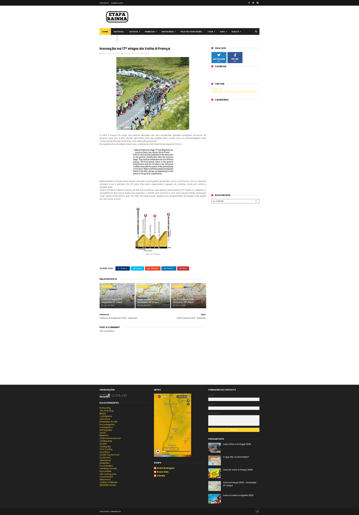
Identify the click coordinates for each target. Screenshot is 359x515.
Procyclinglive (106, 465)
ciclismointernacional (110, 438)
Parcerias (104, 3)
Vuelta (235, 32)
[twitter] (253, 3)
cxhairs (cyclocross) (109, 454)
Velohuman (105, 460)
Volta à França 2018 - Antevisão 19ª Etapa (184, 301)
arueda (103, 443)
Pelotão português (191, 32)
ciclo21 (103, 432)
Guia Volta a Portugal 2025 (237, 444)
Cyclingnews (106, 416)
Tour (210, 32)
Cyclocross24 (106, 476)
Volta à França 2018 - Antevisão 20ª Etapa (149, 301)
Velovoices (105, 419)
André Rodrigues (166, 468)
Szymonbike (105, 471)
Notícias (119, 32)
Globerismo (105, 479)
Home (105, 32)
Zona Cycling (106, 449)
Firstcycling (105, 407)
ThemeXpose (115, 511)
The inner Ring (106, 410)
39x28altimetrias (108, 485)
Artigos (133, 32)
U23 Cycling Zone (108, 474)
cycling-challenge (108, 482)
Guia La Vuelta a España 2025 (238, 495)
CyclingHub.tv (106, 427)
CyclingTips (105, 446)
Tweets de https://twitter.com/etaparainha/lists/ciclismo (234, 90)
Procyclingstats (107, 424)
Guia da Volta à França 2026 (238, 469)
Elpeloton (104, 435)
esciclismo (105, 452)
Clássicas (107, 38)
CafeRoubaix (106, 441)
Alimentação (117, 3)
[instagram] (257, 3)
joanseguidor (106, 430)
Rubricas (150, 32)
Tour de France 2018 (140, 53)
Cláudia (161, 476)
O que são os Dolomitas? (236, 457)
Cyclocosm (105, 457)
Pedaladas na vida (108, 421)
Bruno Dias (162, 472)
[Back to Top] (257, 511)
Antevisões (168, 32)
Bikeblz (103, 413)
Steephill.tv (105, 463)
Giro (222, 32)
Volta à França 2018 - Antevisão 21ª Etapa (113, 301)
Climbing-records (108, 468)
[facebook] (249, 3)
